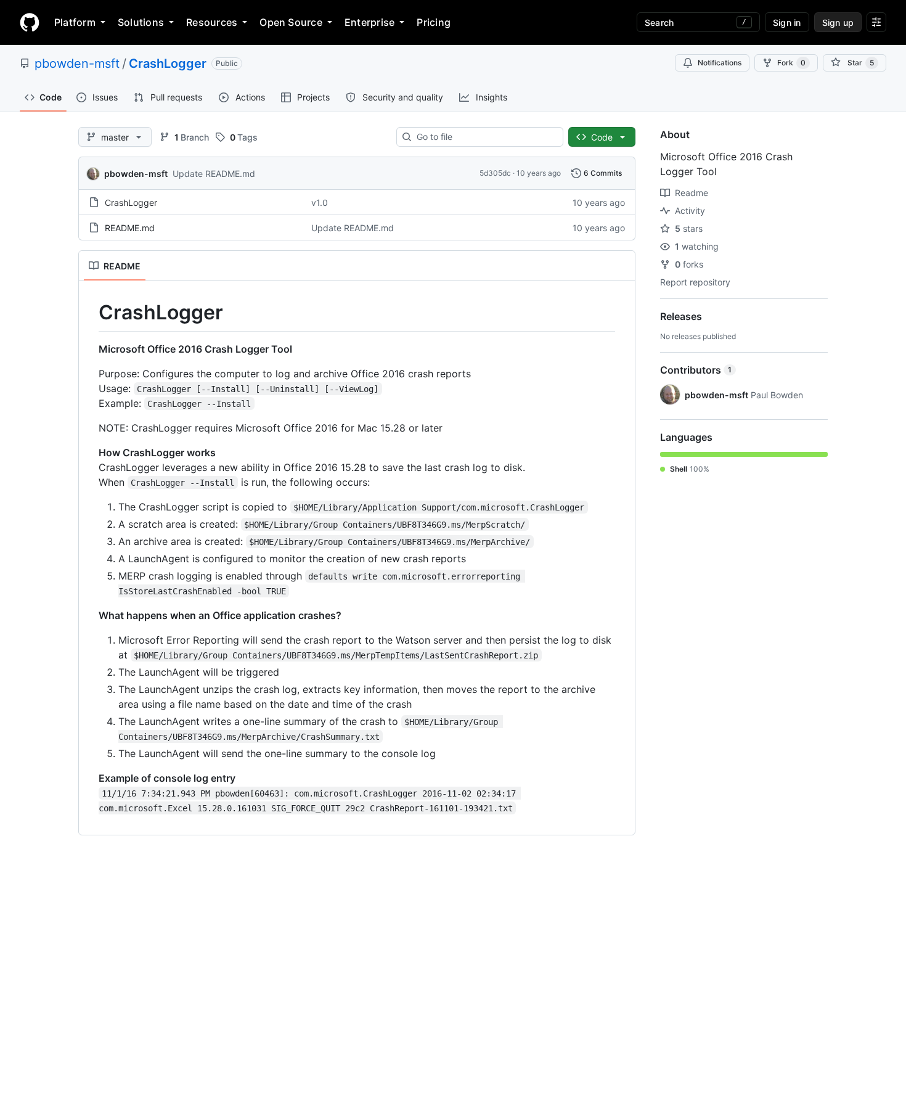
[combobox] (485, 137)
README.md (130, 228)
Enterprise (369, 22)
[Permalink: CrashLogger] (90, 312)
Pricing (434, 22)
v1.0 (319, 202)
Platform (75, 22)
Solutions (141, 22)
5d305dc (495, 173)
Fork (791, 62)
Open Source (290, 22)
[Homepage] (29, 22)
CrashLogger (167, 63)
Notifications (719, 62)
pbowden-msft (77, 63)
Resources (211, 22)
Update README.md (214, 173)
